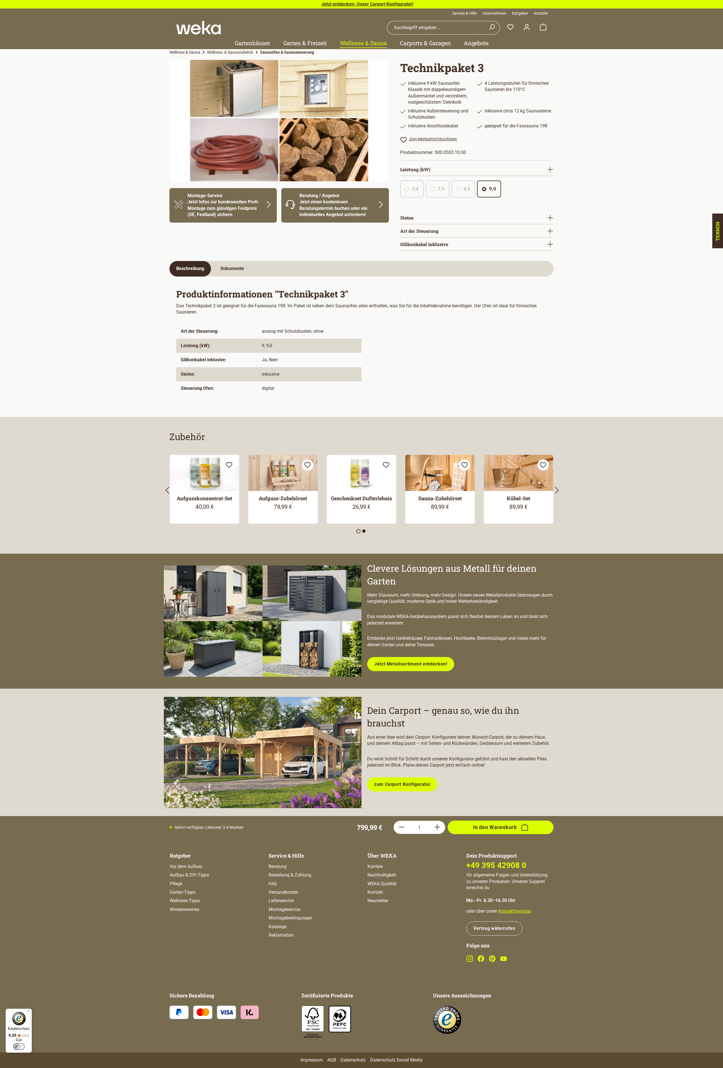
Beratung (278, 866)
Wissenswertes (184, 909)
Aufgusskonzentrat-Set (204, 498)
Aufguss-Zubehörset (283, 498)
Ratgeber (520, 13)
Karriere (375, 866)
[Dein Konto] (527, 27)
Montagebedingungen (290, 918)
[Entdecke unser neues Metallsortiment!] (263, 621)
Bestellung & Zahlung (290, 875)
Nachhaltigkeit (381, 875)
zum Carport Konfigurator (402, 784)
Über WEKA (382, 855)
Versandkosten (283, 892)
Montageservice (284, 909)
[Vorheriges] (166, 491)
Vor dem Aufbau (186, 866)
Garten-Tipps (182, 892)
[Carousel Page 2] (364, 531)
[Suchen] (492, 27)
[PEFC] (339, 1018)
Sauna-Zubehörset (440, 498)
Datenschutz (353, 1060)
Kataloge (277, 926)
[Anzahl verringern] (401, 827)
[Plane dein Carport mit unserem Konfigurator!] (263, 752)
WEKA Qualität (382, 883)
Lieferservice (281, 900)
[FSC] (312, 1022)
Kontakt (541, 13)
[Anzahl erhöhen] (437, 827)
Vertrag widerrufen (494, 928)
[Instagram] (469, 960)
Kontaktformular (514, 911)
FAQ (273, 883)
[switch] (19, 1046)
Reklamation (281, 935)
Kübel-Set (518, 498)
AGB (331, 1060)
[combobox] (435, 27)
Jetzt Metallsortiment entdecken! (410, 664)
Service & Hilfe (464, 13)
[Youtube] (503, 960)
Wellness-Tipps (185, 900)
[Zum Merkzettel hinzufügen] (229, 465)
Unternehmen (494, 13)
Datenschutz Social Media (396, 1060)
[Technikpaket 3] (279, 120)
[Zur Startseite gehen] (198, 27)
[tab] (190, 268)
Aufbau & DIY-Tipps (189, 875)
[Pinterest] (492, 960)
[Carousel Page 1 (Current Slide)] (359, 531)
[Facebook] (481, 960)
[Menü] (28, 1012)
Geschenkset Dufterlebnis (361, 498)
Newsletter (377, 900)
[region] (279, 120)
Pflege (176, 883)
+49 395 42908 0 (496, 865)
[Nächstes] (556, 491)
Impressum (311, 1060)
